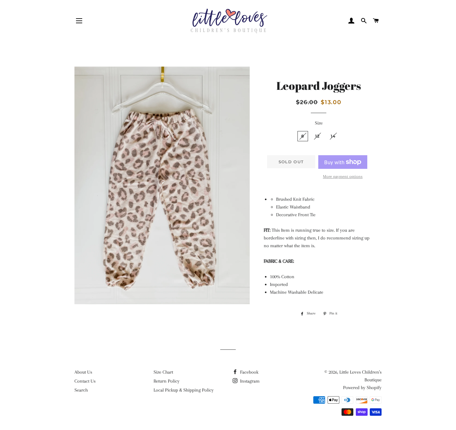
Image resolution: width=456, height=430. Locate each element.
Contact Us (85, 381)
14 (333, 136)
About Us (83, 372)
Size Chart (163, 372)
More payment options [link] (343, 176)
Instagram (249, 381)
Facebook (248, 372)
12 (317, 136)
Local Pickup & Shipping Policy (184, 390)
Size (319, 123)
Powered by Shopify (362, 387)
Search (81, 390)
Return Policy (167, 381)
